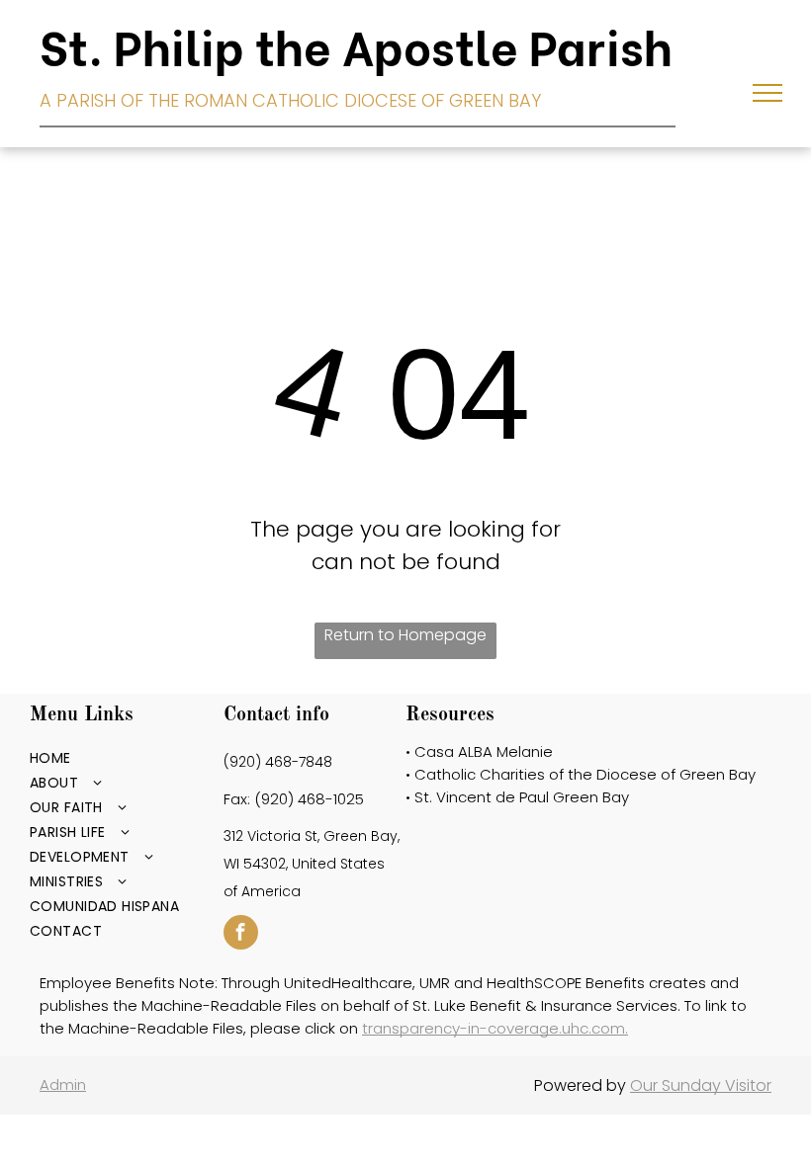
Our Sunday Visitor (700, 1085)
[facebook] (241, 935)
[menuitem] (118, 758)
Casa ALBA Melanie (483, 751)
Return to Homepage (405, 635)
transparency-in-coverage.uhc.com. (495, 1028)
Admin (63, 1084)
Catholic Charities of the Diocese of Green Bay (585, 774)
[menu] (767, 93)
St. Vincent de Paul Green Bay (521, 797)
